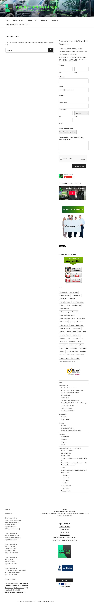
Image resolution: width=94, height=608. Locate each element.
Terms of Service (66, 491)
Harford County (71, 331)
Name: (61, 65)
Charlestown (74, 292)
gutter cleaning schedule (67, 318)
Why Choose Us (66, 419)
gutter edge (81, 318)
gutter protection (65, 328)
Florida (63, 444)
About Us (63, 417)
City (60, 116)
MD (69, 338)
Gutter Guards (64, 532)
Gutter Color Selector (67, 405)
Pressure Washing (66, 408)
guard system (76, 305)
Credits (51, 601)
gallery (68, 305)
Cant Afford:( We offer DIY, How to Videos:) (74, 470)
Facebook (66, 478)
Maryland (62, 338)
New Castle (63, 341)
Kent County (82, 331)
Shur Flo (62, 355)
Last (75, 72)
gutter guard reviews (76, 322)
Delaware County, (11, 585)
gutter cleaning (64, 308)
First (60, 72)
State (75, 116)
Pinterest (66, 480)
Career (63, 467)
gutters (62, 331)
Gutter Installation (64, 526)
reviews (62, 351)
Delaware (72, 298)
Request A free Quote (67, 411)
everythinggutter (78, 302)
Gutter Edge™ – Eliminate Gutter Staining (73, 403)
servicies (83, 351)
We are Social (65, 473)
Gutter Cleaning (65, 395)
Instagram (66, 475)
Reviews (44, 20)
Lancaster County (65, 335)
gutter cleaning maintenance (68, 312)
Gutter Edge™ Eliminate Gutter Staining (65, 540)
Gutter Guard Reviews (67, 428)
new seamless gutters (76, 345)
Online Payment (66, 453)
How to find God (66, 486)
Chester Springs (65, 295)
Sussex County (64, 358)
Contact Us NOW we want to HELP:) (17, 24)
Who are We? (32, 20)
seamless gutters (72, 351)
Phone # (62, 77)
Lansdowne (76, 335)
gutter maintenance (76, 325)
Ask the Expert (65, 455)
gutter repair (77, 328)
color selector (76, 295)
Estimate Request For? (66, 128)
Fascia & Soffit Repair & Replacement (64, 537)
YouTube (65, 483)
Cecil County (63, 292)
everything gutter (65, 302)
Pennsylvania (64, 348)
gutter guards (64, 325)
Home (7, 20)
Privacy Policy (65, 488)
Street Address (63, 102)
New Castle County (75, 341)
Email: (61, 86)
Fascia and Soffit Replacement (70, 400)
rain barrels (73, 348)
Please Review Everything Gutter (71, 430)
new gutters (63, 345)
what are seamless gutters (68, 361)
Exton (61, 305)
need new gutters (77, 338)
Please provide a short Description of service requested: (71, 138)
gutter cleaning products (67, 315)
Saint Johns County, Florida (14, 592)
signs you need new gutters (75, 355)
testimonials (75, 358)
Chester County (24, 583)
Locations (54, 20)
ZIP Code (61, 123)
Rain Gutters (83, 348)
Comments (63, 298)
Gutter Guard (64, 322)
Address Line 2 (63, 109)
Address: (62, 95)
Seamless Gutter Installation (69, 388)
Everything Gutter (37, 7)
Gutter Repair (65, 397)
